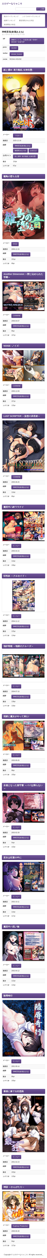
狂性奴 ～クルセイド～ (15, 576)
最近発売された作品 (26, 20)
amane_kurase (16, 54)
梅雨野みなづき (20, 151)
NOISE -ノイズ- (11, 346)
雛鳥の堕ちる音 (11, 176)
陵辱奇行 (8, 995)
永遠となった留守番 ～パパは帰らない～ (23, 787)
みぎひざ (33, 151)
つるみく (18, 135)
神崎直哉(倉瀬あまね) (22, 146)
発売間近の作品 (9, 24)
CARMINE (17, 316)
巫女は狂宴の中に (13, 857)
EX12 (15, 244)
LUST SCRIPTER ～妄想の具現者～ (22, 416)
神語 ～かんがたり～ (14, 1187)
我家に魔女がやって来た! (16, 716)
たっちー (16, 546)
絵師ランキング (9, 20)
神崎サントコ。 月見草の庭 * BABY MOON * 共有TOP (24, 41)
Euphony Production (20, 1226)
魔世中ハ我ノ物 (11, 926)
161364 (14, 48)
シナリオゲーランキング (31, 16)
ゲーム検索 (40, 9)
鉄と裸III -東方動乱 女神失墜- (18, 70)
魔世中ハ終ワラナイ (14, 507)
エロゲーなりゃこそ (12, 3)
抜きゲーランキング (11, 16)
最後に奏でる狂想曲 (14, 1091)
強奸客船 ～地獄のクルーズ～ (18, 646)
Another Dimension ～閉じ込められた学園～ (23, 275)
